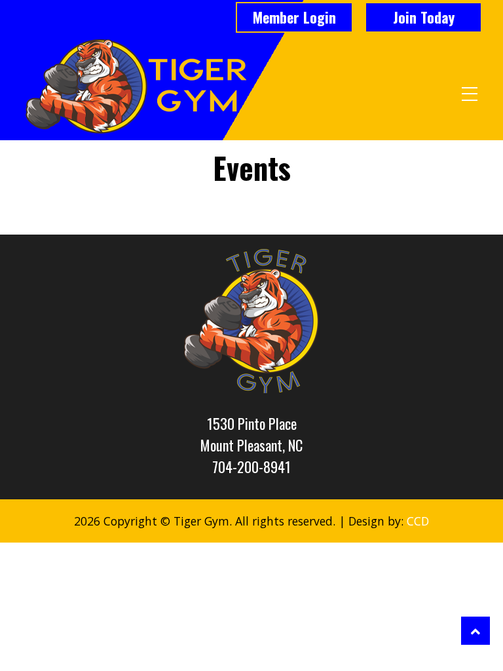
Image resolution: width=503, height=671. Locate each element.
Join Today (424, 17)
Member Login (294, 17)
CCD (418, 521)
